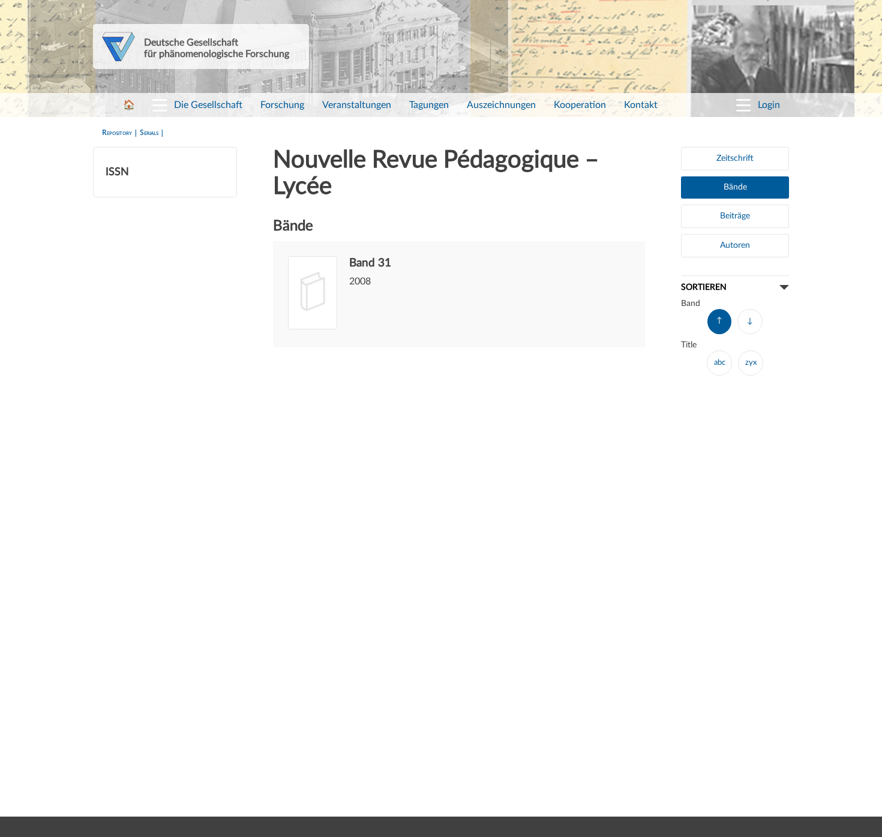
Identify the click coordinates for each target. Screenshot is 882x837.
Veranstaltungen (356, 105)
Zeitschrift (735, 158)
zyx (751, 363)
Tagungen (429, 105)
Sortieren (704, 287)
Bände (735, 187)
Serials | (152, 132)
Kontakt (641, 105)
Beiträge (735, 216)
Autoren (735, 245)
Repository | (121, 132)
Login (769, 105)
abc (719, 363)
